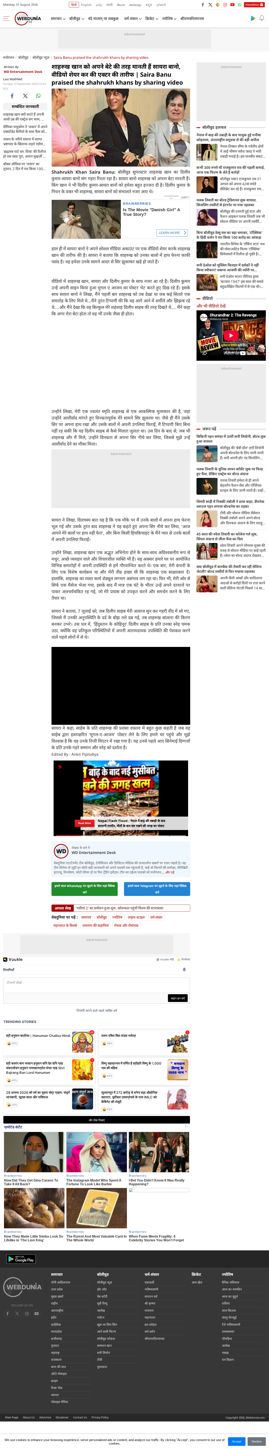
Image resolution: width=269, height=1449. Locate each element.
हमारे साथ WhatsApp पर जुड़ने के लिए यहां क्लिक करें (84, 889)
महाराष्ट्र (55, 1353)
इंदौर (53, 1317)
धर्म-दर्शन (150, 1331)
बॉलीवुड (74, 18)
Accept (236, 1441)
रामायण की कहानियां (95, 925)
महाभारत (150, 1317)
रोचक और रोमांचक (126, 925)
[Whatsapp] (240, 4)
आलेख (101, 1310)
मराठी (109, 5)
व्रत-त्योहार (151, 1324)
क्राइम (54, 1381)
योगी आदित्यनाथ (60, 1282)
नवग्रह (225, 1353)
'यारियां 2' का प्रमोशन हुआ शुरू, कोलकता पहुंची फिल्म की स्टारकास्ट (120, 908)
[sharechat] (218, 4)
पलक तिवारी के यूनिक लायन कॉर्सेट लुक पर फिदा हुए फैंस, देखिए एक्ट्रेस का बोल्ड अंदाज (229, 471)
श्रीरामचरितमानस (192, 18)
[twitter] (210, 4)
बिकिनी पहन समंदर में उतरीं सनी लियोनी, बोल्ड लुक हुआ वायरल (231, 439)
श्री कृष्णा (150, 1303)
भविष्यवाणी (151, 1289)
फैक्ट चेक (56, 1388)
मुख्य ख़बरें (57, 1296)
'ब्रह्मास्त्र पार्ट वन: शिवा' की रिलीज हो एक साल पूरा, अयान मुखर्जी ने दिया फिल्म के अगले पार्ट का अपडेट (24, 154)
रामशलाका (228, 1331)
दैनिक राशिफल (230, 1282)
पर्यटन (100, 1317)
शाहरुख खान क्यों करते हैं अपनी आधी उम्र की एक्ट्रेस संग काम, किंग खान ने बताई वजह (25, 116)
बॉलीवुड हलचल (214, 127)
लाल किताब (229, 1310)
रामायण (149, 1310)
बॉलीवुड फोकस (106, 1338)
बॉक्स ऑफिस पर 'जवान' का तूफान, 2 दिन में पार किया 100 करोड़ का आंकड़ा (23, 166)
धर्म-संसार (131, 18)
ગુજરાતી (161, 5)
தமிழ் (99, 5)
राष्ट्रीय (54, 1303)
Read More (84, 823)
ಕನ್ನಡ (149, 5)
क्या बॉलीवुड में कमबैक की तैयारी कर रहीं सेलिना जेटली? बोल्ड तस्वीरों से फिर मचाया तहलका (229, 569)
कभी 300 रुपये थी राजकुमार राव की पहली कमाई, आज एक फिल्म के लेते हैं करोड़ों (230, 170)
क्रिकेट (149, 18)
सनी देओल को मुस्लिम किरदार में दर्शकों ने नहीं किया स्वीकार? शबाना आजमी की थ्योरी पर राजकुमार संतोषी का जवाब (227, 267)
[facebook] (203, 4)
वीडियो (207, 298)
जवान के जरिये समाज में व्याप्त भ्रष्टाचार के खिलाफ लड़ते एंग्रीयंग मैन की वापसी (24, 141)
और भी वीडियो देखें (210, 306)
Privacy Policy (100, 1417)
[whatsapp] (38, 96)
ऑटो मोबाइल (59, 1374)
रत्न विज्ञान (228, 1359)
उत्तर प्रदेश (57, 1289)
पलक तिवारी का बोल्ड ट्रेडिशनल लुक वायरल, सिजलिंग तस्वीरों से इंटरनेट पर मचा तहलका (226, 202)
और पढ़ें (169, 872)
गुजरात (55, 1345)
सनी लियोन (103, 1353)
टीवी (99, 1359)
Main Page (11, 1417)
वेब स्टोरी (102, 1296)
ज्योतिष (167, 18)
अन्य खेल (197, 1282)
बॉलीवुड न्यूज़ (41, 57)
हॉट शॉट (102, 1289)
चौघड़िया (227, 1338)
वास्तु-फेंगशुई (229, 1317)
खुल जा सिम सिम (107, 1324)
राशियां (226, 1303)
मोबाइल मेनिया (59, 1402)
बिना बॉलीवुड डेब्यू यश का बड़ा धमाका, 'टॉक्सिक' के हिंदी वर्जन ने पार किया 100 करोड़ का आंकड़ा (229, 235)
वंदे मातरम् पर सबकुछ (103, 18)
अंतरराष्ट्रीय (57, 1310)
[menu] (7, 18)
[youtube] (232, 4)
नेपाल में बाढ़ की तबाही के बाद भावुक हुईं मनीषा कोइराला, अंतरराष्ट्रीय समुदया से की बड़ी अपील (228, 137)
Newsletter (252, 5)
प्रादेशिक (56, 1324)
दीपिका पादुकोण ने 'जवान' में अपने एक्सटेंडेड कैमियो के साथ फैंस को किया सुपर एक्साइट (25, 129)
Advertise (45, 1417)
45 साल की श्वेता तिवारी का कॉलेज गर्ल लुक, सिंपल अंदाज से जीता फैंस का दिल (227, 536)
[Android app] (21, 1259)
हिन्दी (74, 5)
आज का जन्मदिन (232, 1289)
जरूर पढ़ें (209, 428)
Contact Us (80, 1417)
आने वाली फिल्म (106, 1331)
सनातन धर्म (151, 1296)
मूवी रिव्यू (102, 1303)
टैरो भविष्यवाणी (231, 1324)
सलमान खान (104, 1345)
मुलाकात (102, 1367)
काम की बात (58, 1367)
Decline (257, 1441)
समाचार (56, 18)
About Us (29, 1417)
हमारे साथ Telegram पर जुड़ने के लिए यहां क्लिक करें (157, 889)
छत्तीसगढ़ (56, 1338)
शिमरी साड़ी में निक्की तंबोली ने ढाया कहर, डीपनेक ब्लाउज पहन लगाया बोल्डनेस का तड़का (230, 504)
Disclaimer (62, 1417)
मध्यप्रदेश (56, 1331)
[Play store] (253, 18)
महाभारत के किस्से (65, 925)
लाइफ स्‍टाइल (136, 917)
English (86, 5)
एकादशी (149, 1282)
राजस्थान (56, 1359)
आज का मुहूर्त (230, 1296)
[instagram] (225, 4)
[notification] (261, 18)
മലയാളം (135, 5)
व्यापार (55, 1395)
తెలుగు (121, 5)
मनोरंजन (8, 57)
